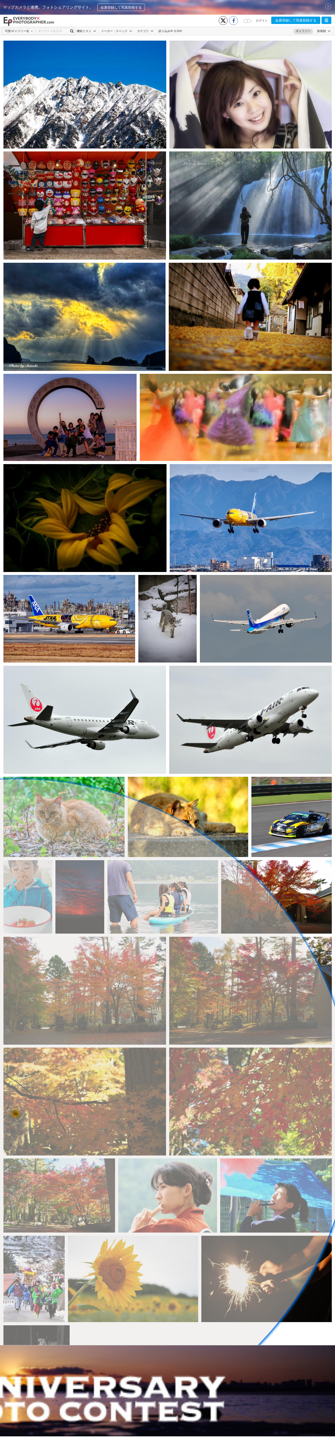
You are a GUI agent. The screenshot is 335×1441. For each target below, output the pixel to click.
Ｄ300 (178, 31)
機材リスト (84, 31)
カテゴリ (143, 31)
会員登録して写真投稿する (121, 7)
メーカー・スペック (114, 31)
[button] (326, 20)
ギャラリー (303, 31)
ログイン (262, 20)
